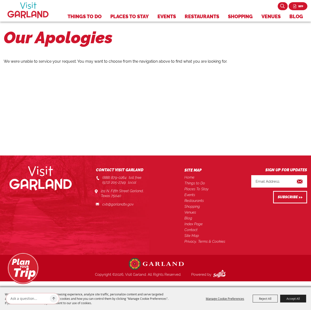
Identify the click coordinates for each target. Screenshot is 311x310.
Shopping (240, 16)
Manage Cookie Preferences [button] (225, 299)
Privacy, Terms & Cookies (204, 241)
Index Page (193, 224)
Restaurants (202, 16)
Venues (271, 16)
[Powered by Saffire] (220, 274)
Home (189, 177)
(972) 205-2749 (114, 182)
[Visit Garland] (28, 10)
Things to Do (85, 16)
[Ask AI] (54, 298)
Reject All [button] (265, 299)
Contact (191, 230)
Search (283, 6)
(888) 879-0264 (114, 177)
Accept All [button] (293, 299)
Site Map (191, 235)
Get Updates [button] (290, 197)
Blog (296, 16)
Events (166, 16)
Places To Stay (129, 16)
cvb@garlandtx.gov (118, 204)
